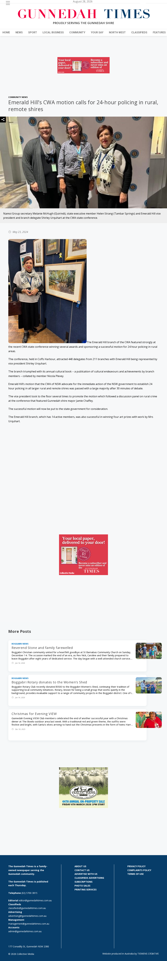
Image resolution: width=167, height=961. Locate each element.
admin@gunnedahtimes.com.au (25, 931)
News (19, 32)
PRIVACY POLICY (136, 866)
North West (117, 32)
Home (6, 32)
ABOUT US (80, 866)
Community (77, 32)
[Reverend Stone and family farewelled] (149, 658)
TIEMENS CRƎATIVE (148, 953)
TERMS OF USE (135, 873)
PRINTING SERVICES (86, 889)
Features (159, 32)
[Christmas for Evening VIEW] (149, 727)
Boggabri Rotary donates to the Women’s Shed (49, 682)
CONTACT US (82, 870)
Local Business (53, 32)
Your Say (97, 32)
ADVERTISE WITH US (86, 873)
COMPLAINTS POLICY (139, 870)
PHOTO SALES (82, 885)
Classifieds (139, 32)
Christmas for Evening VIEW (34, 714)
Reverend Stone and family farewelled (42, 647)
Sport (32, 32)
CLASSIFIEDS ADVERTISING (89, 877)
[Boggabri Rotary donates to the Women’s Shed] (149, 692)
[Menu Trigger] (8, 3)
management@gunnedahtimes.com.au (28, 923)
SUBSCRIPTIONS (83, 881)
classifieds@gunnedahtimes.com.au (27, 908)
